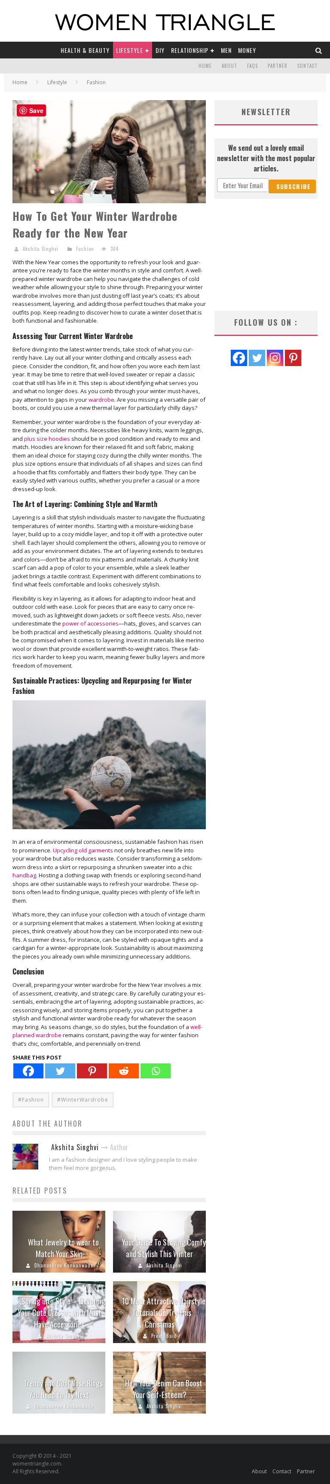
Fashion (85, 248)
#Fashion (31, 1099)
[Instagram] (275, 358)
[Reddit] (124, 1070)
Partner (277, 65)
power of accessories (90, 623)
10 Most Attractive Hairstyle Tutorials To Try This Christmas (163, 1312)
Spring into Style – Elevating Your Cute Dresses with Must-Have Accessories (61, 1312)
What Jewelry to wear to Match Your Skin (63, 1248)
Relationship (189, 50)
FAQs (252, 65)
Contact (307, 65)
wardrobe (101, 399)
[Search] (319, 50)
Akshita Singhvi (40, 248)
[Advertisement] (266, 255)
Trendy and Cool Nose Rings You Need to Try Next (63, 1388)
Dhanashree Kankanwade (63, 1265)
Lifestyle (129, 50)
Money (247, 50)
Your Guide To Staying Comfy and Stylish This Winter (164, 1248)
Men (226, 50)
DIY (160, 50)
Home (205, 65)
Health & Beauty (85, 50)
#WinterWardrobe (82, 1099)
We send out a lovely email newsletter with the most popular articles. (266, 158)
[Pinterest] (92, 1070)
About (229, 65)
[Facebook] (28, 1070)
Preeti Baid (164, 1335)
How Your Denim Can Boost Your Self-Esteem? (163, 1388)
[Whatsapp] (156, 1070)
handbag (24, 875)
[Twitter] (60, 1070)
